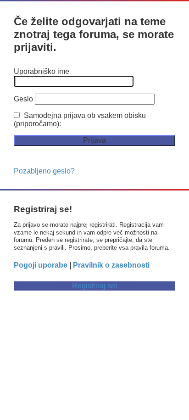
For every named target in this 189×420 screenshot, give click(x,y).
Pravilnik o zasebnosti (111, 265)
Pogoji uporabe (40, 265)
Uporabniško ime (41, 71)
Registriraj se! (94, 286)
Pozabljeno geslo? (44, 171)
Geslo (23, 99)
